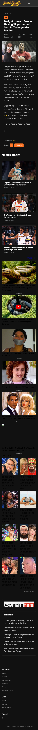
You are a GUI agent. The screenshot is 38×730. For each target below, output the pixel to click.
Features (5, 683)
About (4, 701)
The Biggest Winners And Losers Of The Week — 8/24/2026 (9, 548)
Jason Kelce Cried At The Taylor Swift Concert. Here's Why (28, 548)
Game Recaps (6, 680)
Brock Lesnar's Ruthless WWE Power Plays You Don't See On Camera (27, 581)
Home (6, 13)
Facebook (19, 145)
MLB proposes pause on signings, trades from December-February (19, 650)
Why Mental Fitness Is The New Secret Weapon (27, 514)
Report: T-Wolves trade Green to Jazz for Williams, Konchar (17, 184)
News (4, 673)
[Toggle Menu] (29, 3)
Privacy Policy (7, 707)
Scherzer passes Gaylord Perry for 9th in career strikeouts (19, 629)
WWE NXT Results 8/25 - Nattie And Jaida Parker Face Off (9, 515)
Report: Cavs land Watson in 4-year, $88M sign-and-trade (19, 248)
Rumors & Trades (7, 690)
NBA (10, 13)
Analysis (4, 677)
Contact (4, 704)
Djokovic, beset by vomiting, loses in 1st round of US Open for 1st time (18, 622)
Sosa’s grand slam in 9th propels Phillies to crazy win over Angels (19, 636)
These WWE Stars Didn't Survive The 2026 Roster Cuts (8, 482)
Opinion (4, 687)
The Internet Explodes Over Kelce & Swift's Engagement (9, 580)
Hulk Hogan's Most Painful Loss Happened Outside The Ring (27, 482)
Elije (5, 115)
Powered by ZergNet (30, 591)
